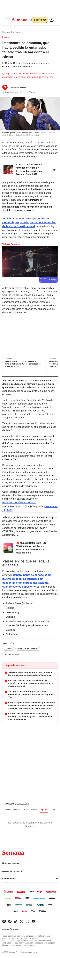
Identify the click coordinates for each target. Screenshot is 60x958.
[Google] (4, 921)
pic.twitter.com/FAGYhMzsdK (19, 502)
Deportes (17, 32)
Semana (6, 32)
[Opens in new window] (10, 921)
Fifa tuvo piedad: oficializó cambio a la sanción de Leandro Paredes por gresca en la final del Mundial (22, 364)
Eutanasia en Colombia (27, 649)
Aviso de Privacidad (13, 929)
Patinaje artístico (11, 654)
